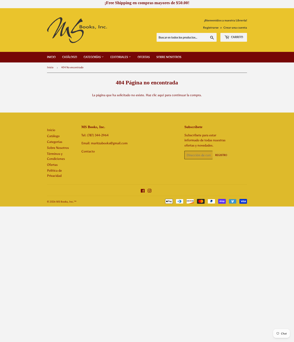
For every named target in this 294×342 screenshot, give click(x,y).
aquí (161, 95)
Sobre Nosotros (168, 57)
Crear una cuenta (235, 27)
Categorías (92, 57)
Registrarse (211, 27)
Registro (221, 155)
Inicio (51, 57)
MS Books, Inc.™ (66, 201)
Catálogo (69, 57)
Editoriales (119, 57)
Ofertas (144, 57)
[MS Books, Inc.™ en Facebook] (143, 191)
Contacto (88, 151)
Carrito (236, 37)
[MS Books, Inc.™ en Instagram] (150, 191)
